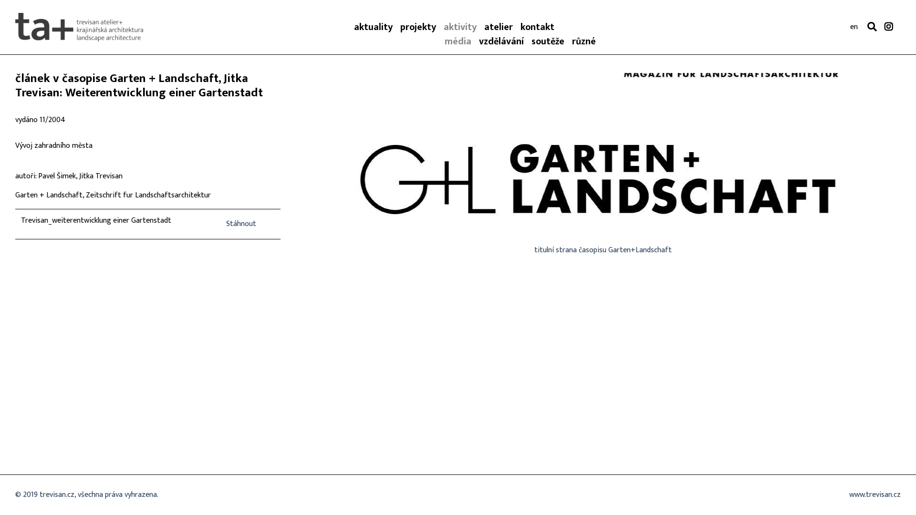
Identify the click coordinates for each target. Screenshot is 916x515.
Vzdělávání (501, 41)
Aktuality (373, 27)
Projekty (418, 27)
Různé (584, 41)
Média (458, 41)
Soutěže (547, 41)
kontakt (537, 27)
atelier (498, 27)
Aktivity (460, 27)
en (854, 27)
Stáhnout (241, 223)
